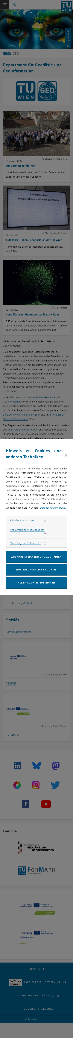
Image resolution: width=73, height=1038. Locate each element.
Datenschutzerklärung (52, 507)
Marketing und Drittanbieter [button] (25, 543)
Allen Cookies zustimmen (36, 582)
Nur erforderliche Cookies (36, 569)
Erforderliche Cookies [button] (22, 520)
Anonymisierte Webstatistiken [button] (27, 529)
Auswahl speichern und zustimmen (36, 556)
